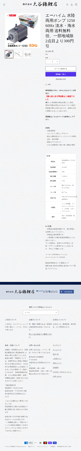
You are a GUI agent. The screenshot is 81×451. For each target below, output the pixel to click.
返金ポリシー (31, 446)
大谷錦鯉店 (12, 446)
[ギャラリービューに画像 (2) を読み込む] (18, 54)
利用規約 (53, 446)
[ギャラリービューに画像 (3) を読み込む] (27, 54)
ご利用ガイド (57, 358)
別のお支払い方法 (61, 79)
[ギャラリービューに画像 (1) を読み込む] (9, 54)
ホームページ (57, 350)
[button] (4, 4)
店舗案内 (56, 367)
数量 (46, 58)
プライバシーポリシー (43, 446)
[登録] (56, 312)
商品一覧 (56, 354)
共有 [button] (49, 84)
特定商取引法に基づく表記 (64, 446)
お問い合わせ (57, 376)
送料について (57, 363)
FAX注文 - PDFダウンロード (62, 372)
